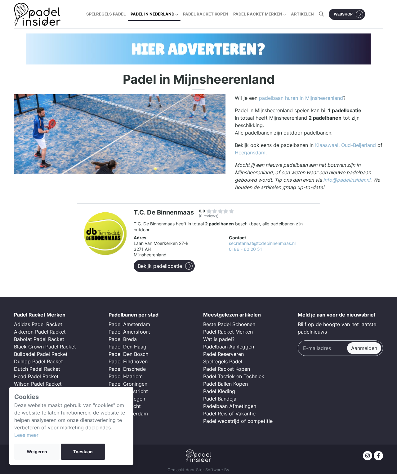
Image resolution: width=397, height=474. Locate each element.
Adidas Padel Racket (38, 324)
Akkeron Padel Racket (40, 332)
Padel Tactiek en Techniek (233, 376)
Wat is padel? (218, 339)
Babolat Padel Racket (39, 339)
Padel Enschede (127, 369)
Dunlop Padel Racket (38, 361)
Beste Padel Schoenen (229, 324)
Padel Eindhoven (128, 361)
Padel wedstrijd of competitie (238, 421)
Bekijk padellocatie (160, 266)
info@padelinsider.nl (346, 180)
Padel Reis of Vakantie (229, 413)
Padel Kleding (219, 391)
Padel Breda (123, 339)
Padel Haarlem (126, 376)
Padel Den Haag (127, 346)
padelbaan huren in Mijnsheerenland (301, 98)
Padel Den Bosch (128, 354)
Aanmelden (364, 348)
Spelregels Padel (222, 361)
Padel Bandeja (219, 399)
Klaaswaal (326, 145)
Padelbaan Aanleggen (228, 346)
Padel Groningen (128, 384)
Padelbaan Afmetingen (229, 406)
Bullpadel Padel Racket (41, 354)
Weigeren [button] (37, 451)
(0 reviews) (208, 216)
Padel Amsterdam (129, 324)
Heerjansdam (250, 152)
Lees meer (26, 435)
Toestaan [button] (83, 451)
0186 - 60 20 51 (245, 249)
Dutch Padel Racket (37, 369)
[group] (198, 48)
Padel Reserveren (223, 354)
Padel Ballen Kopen (225, 384)
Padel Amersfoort (129, 332)
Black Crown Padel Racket (45, 346)
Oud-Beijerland (358, 145)
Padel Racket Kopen (226, 369)
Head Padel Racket (36, 376)
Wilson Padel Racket (38, 384)
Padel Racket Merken (228, 332)
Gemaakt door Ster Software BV (198, 469)
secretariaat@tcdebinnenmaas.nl (262, 243)
